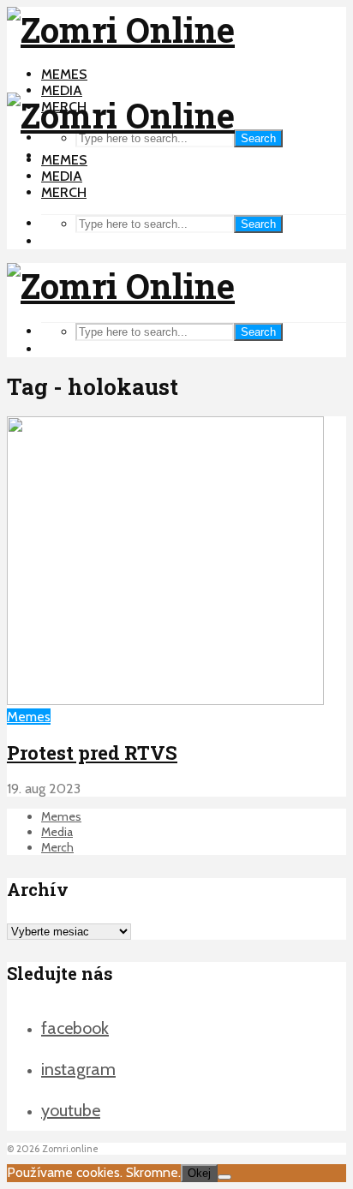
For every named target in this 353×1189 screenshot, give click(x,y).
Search (258, 138)
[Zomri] (224, 1177)
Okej (199, 1173)
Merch (64, 192)
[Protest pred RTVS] (165, 700)
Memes (64, 74)
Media (61, 90)
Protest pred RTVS (92, 752)
